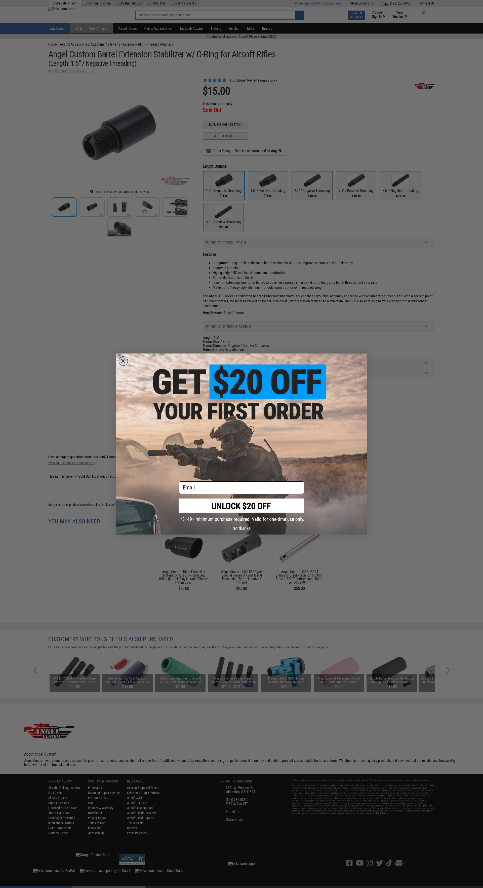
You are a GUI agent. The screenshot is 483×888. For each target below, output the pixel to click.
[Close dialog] (123, 361)
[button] (241, 510)
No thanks (241, 528)
